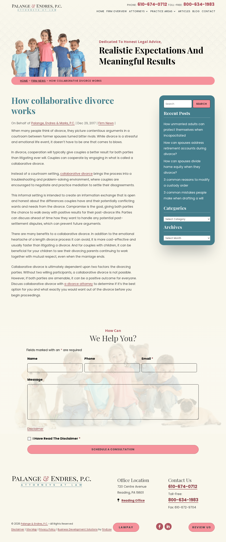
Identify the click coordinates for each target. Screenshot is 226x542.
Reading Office (133, 500)
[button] (222, 516)
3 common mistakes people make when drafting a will (185, 195)
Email (147, 358)
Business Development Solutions (78, 529)
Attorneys (137, 11)
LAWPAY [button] (126, 527)
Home (100, 11)
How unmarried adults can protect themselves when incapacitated (184, 130)
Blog (196, 11)
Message (35, 379)
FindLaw (107, 529)
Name (32, 358)
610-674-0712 (152, 4)
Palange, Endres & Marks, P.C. (53, 123)
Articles (184, 11)
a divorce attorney (78, 284)
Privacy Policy (47, 529)
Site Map (31, 529)
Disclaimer (35, 429)
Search (201, 104)
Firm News (106, 123)
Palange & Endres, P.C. (34, 523)
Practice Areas (161, 11)
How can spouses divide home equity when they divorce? (182, 167)
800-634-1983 (199, 4)
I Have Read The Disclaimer (57, 438)
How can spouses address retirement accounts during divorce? (185, 148)
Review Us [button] (201, 527)
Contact (208, 11)
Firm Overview (116, 11)
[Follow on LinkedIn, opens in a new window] (168, 526)
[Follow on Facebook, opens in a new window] (159, 526)
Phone (89, 358)
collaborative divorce (76, 174)
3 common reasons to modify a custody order (187, 182)
